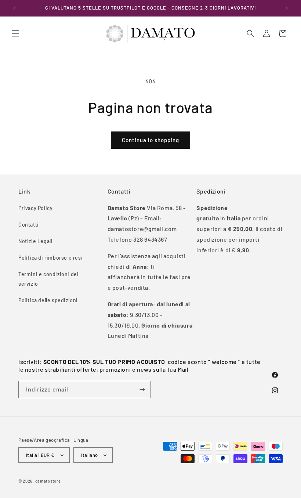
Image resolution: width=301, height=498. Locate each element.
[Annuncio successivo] (287, 8)
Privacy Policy (35, 208)
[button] (15, 33)
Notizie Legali (35, 241)
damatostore (48, 481)
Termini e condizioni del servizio (48, 278)
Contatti (28, 224)
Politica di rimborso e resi (50, 258)
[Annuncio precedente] (14, 8)
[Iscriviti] (142, 389)
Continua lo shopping (150, 140)
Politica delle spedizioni (48, 300)
